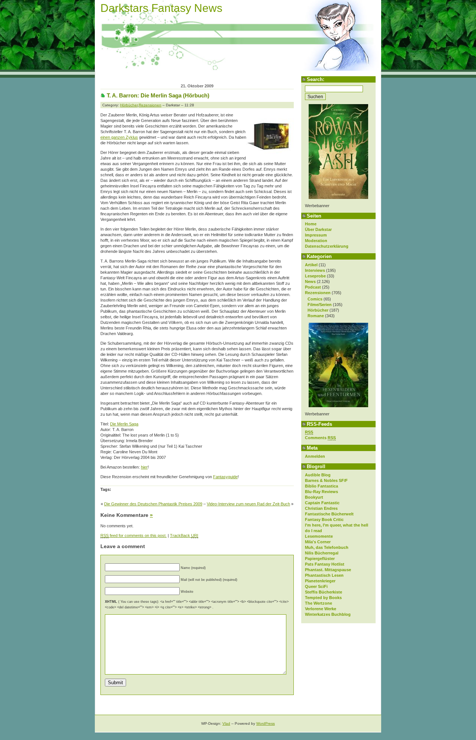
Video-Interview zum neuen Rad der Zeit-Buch (248, 504)
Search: (315, 79)
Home (310, 224)
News (310, 281)
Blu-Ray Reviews (321, 491)
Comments (320, 437)
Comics (315, 299)
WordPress (265, 723)
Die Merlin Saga (124, 424)
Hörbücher (318, 310)
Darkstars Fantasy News (161, 8)
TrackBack (184, 535)
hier (144, 467)
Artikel (311, 265)
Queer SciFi (316, 586)
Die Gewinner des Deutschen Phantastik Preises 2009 (153, 504)
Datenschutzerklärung (326, 246)
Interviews (315, 270)
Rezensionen (318, 292)
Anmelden (315, 456)
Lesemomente (319, 536)
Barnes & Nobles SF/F (326, 480)
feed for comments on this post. (133, 535)
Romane (316, 315)
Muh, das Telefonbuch (326, 547)
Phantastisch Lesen (324, 575)
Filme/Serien (320, 304)
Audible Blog (318, 475)
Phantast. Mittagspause (328, 569)
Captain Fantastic (322, 503)
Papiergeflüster (320, 558)
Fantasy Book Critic (324, 519)
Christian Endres (321, 508)
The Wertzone (318, 603)
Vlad (226, 723)
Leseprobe (315, 276)
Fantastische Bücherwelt (329, 514)
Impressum (316, 235)
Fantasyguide (225, 476)
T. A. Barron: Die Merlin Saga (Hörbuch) (158, 95)
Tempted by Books (323, 597)
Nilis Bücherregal (321, 553)
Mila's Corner (318, 542)
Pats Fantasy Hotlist (324, 564)
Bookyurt (314, 497)
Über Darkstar (318, 229)
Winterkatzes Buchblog (328, 614)
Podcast (313, 287)
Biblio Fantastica (321, 486)
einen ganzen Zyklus (119, 137)
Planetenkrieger (320, 581)
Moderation (316, 240)
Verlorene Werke (320, 609)
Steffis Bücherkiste (323, 592)
